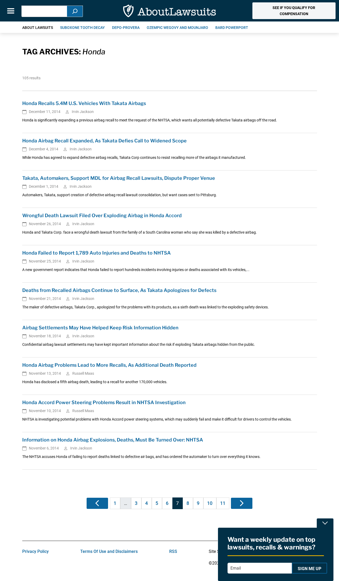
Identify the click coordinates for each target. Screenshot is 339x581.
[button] (293, 10)
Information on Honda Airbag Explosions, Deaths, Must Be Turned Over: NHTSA (112, 440)
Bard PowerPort (231, 27)
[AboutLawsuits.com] (169, 11)
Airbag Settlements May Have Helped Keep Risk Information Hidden (100, 327)
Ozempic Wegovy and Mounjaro (177, 27)
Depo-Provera (126, 27)
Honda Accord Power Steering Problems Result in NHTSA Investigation (104, 402)
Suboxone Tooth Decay (82, 27)
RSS (173, 551)
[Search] (75, 11)
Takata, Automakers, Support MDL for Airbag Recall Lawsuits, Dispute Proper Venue (118, 178)
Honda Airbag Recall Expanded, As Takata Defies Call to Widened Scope (104, 140)
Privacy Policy (35, 551)
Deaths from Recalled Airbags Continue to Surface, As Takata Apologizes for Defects (119, 290)
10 (209, 503)
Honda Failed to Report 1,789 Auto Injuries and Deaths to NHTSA (96, 253)
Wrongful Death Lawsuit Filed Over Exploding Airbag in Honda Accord (102, 215)
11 (222, 503)
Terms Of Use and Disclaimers (109, 551)
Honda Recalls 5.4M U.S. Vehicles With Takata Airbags (84, 103)
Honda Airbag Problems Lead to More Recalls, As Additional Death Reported (109, 365)
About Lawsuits (37, 27)
